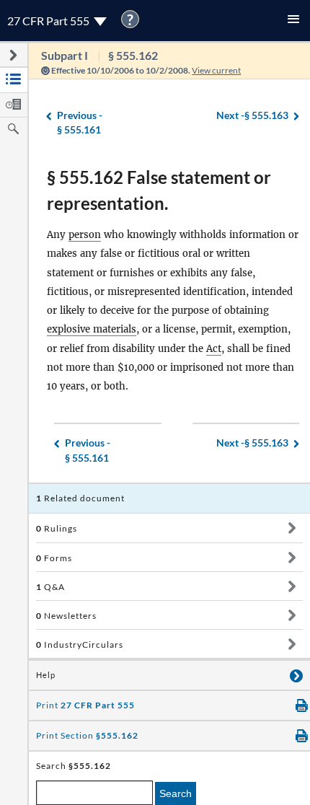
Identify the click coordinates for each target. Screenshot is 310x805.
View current (216, 70)
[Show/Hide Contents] (292, 528)
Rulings (56, 528)
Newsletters (66, 615)
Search (175, 793)
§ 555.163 (252, 115)
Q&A (50, 586)
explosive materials (91, 329)
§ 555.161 (79, 122)
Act (213, 349)
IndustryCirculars (79, 644)
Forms (54, 558)
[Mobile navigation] (293, 20)
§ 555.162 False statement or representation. (159, 190)
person (84, 235)
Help (46, 675)
